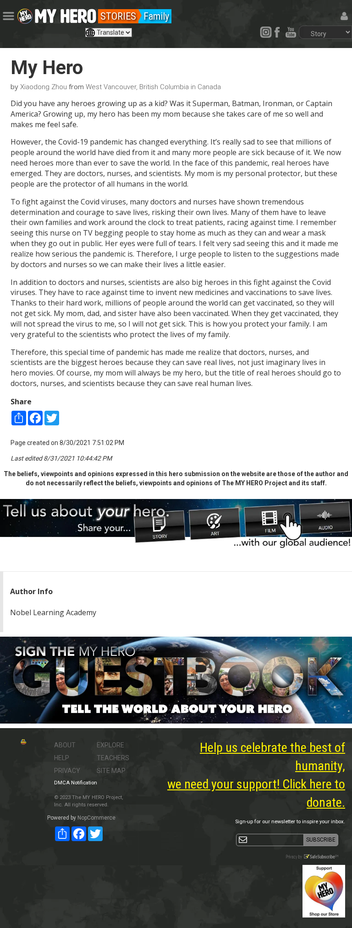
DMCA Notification (75, 783)
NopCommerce (96, 818)
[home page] (65, 13)
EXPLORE (110, 745)
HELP (61, 758)
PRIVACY (67, 770)
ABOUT (65, 745)
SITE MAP (111, 770)
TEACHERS (113, 758)
